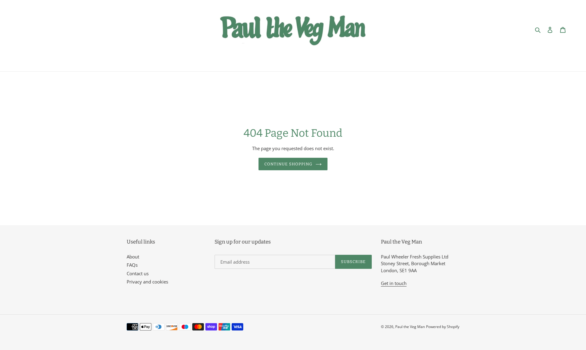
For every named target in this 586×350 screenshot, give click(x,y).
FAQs (132, 265)
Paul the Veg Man (410, 326)
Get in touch (394, 283)
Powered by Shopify (442, 326)
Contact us (138, 273)
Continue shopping (288, 164)
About (133, 257)
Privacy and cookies (147, 282)
